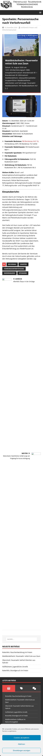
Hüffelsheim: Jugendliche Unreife (15, 667)
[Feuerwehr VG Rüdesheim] (21, 9)
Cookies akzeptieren (21, 738)
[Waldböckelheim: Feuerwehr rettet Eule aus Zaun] (21, 45)
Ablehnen (21, 744)
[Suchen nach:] (21, 639)
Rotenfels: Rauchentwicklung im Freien (17, 652)
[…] (6, 88)
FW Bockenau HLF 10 (30, 141)
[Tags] (21, 688)
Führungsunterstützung (14, 269)
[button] (39, 12)
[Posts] (8, 688)
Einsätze (23, 264)
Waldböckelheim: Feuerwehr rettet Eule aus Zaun (21, 656)
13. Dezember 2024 (10, 27)
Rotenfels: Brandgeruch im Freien (15, 670)
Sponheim (23, 273)
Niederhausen (9, 273)
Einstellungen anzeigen (21, 750)
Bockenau (12, 264)
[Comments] (34, 688)
